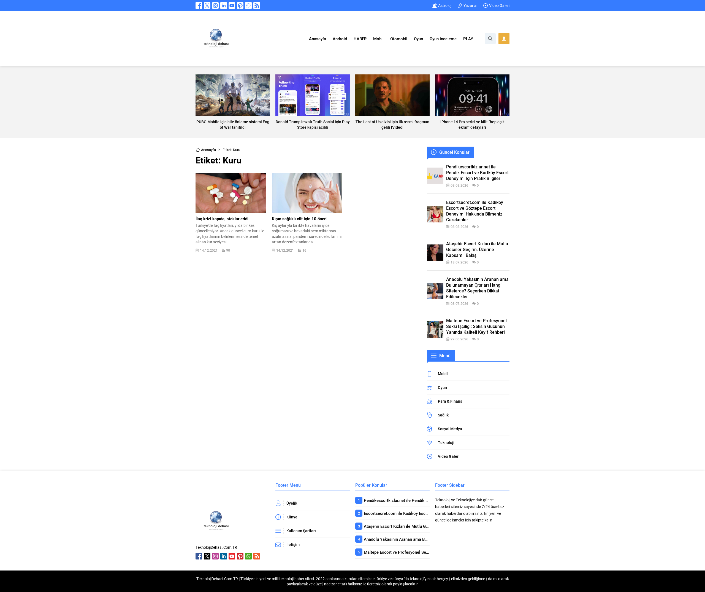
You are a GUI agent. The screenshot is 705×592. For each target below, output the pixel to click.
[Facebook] (199, 5)
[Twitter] (207, 5)
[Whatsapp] (248, 5)
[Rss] (256, 5)
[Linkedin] (223, 5)
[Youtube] (232, 5)
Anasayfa (208, 149)
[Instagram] (215, 5)
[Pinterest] (240, 5)
